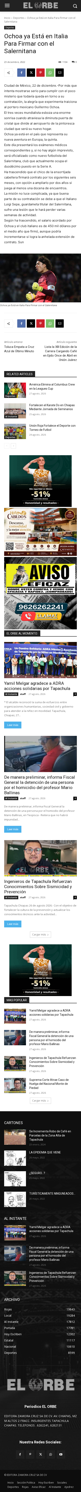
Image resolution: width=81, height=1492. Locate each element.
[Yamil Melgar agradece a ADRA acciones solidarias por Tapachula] (40, 660)
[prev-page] (6, 446)
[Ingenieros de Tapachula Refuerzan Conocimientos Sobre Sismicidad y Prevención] (40, 858)
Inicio (7, 18)
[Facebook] (21, 72)
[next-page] (13, 446)
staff (23, 694)
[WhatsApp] (50, 72)
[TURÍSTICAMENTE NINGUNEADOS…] (15, 1199)
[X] (31, 72)
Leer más (12, 725)
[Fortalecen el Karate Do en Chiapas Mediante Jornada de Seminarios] (15, 411)
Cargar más (39, 934)
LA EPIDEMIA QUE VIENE (45, 1152)
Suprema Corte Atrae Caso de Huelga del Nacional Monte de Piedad (49, 1084)
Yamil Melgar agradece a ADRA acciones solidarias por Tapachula (37, 686)
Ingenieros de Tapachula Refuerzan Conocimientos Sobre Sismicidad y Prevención (38, 886)
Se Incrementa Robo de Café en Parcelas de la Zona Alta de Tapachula (50, 1135)
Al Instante (11, 416)
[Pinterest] (40, 72)
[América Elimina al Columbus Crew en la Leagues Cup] (15, 390)
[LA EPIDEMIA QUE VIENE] (15, 1158)
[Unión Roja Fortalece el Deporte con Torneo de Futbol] (15, 431)
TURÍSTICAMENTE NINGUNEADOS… (52, 1193)
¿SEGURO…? (37, 1173)
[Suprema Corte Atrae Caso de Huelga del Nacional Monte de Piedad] (15, 1085)
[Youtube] (61, 1454)
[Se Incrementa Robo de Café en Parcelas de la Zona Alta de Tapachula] (15, 1137)
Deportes (18, 18)
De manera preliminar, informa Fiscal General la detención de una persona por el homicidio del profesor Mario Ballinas (39, 785)
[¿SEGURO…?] (15, 1179)
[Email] (59, 72)
